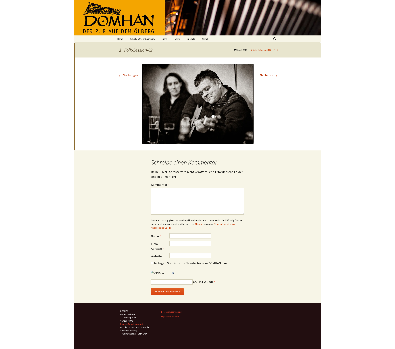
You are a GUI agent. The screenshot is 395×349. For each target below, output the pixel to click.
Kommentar (160, 185)
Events (177, 38)
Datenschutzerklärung (171, 311)
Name (156, 236)
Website (156, 256)
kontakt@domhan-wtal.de (132, 324)
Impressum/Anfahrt (170, 316)
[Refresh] (173, 272)
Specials (191, 38)
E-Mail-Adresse (157, 246)
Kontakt (205, 38)
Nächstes (269, 75)
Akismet (199, 224)
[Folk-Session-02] (198, 103)
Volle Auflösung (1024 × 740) (265, 50)
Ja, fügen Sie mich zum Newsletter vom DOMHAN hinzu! (191, 263)
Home (120, 38)
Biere (164, 38)
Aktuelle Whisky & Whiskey (142, 38)
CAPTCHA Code (203, 282)
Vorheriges (128, 75)
